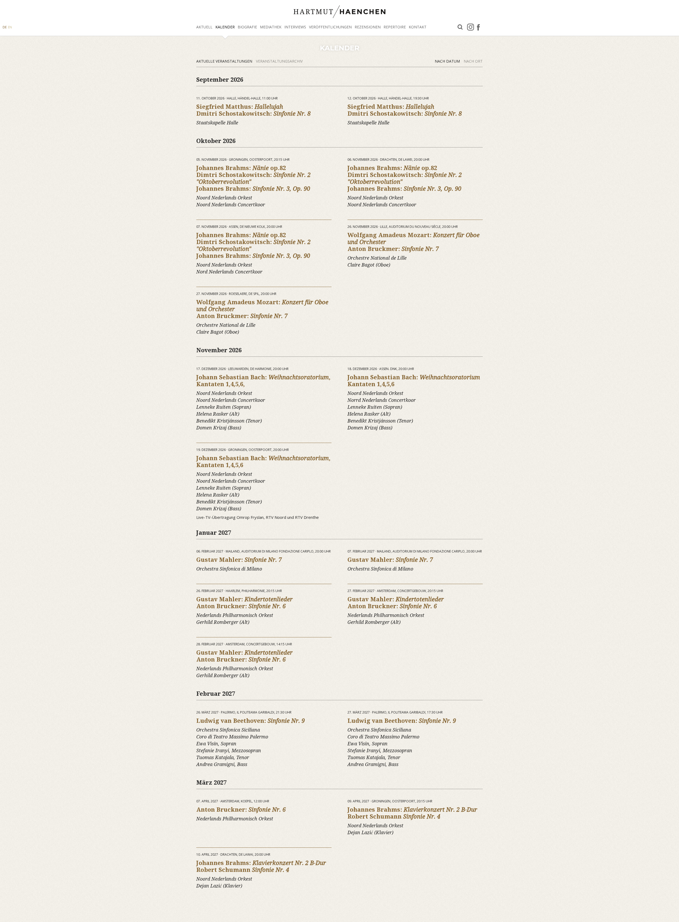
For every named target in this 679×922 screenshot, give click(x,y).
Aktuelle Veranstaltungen (224, 61)
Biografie (247, 26)
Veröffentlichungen (330, 26)
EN (10, 27)
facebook (478, 27)
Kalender (225, 26)
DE (5, 27)
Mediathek (270, 26)
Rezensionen (368, 26)
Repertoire (395, 26)
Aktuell (204, 26)
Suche (460, 27)
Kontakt (417, 26)
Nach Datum (448, 61)
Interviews (295, 26)
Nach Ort (473, 61)
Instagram (470, 27)
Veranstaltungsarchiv (279, 61)
